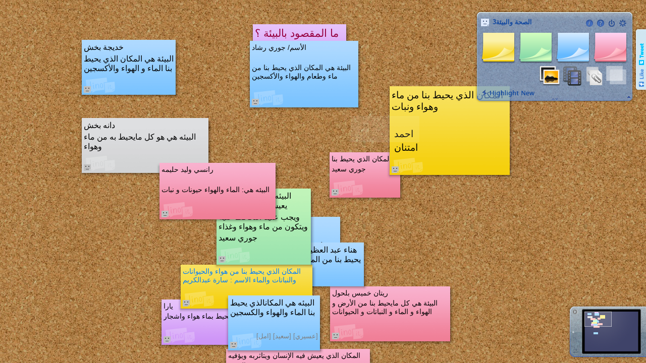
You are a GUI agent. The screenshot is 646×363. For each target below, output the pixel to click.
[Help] (600, 23)
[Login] (611, 23)
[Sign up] (622, 23)
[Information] (589, 23)
